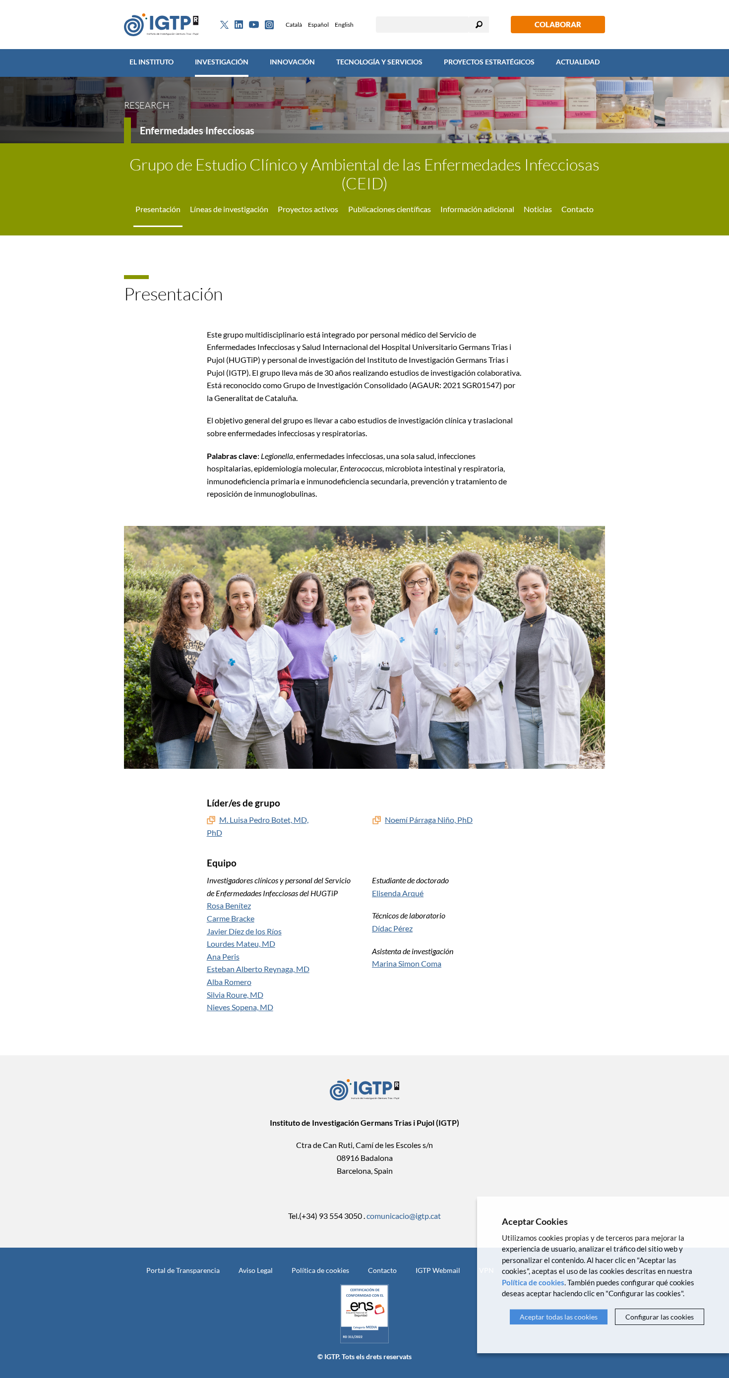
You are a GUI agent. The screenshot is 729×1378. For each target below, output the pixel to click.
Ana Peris (223, 956)
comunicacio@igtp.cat (403, 1215)
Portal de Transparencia (183, 1270)
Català (294, 24)
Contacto (382, 1270)
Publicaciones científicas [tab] (389, 209)
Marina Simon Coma (406, 963)
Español (318, 24)
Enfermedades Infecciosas (197, 130)
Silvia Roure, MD (235, 994)
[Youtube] (254, 24)
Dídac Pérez (392, 928)
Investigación (221, 61)
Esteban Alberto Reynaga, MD (258, 969)
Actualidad (578, 61)
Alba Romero (229, 981)
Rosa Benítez (229, 905)
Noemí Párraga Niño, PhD (429, 819)
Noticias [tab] (538, 209)
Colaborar (558, 24)
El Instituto (151, 61)
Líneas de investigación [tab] (229, 209)
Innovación (292, 61)
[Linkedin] (239, 24)
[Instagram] (269, 24)
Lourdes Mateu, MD (241, 943)
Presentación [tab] (158, 209)
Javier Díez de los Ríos (244, 931)
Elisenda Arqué (398, 893)
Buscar (479, 24)
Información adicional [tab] (477, 209)
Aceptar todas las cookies (559, 1317)
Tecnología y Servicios (379, 61)
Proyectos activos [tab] (308, 209)
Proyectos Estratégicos (489, 61)
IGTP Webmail (438, 1270)
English (344, 24)
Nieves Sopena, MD (240, 1007)
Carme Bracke (230, 918)
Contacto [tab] (577, 209)
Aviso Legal (256, 1270)
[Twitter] (224, 24)
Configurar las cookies (659, 1317)
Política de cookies (320, 1270)
